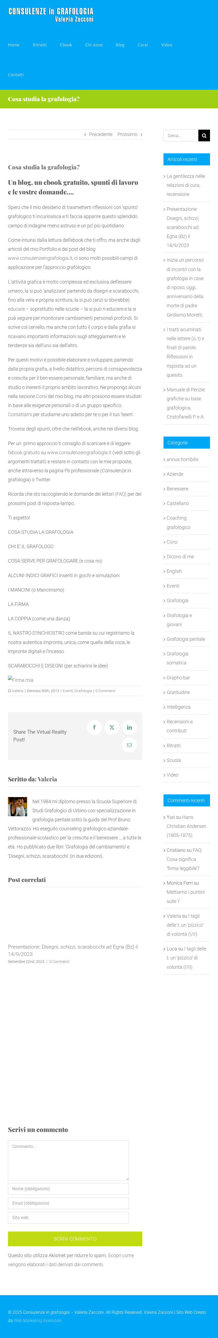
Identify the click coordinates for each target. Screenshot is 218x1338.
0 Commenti (105, 691)
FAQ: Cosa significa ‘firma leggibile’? (184, 859)
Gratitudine (178, 692)
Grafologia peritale (186, 639)
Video (172, 775)
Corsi (41, 396)
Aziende (175, 474)
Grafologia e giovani (179, 620)
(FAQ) (121, 494)
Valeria (17, 691)
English (174, 571)
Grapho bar (178, 677)
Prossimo (127, 134)
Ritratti (174, 745)
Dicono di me (180, 556)
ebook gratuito (25, 452)
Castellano (178, 503)
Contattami (20, 414)
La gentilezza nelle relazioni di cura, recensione (186, 185)
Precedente (100, 134)
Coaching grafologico (178, 522)
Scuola (174, 760)
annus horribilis (183, 459)
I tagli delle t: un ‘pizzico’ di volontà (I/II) (185, 925)
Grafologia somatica (177, 658)
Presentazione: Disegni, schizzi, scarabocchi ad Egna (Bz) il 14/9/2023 (183, 227)
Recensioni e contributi (180, 726)
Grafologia (83, 691)
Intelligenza (179, 707)
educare (16, 309)
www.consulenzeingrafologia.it (40, 258)
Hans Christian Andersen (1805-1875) (186, 826)
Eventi (68, 691)
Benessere (177, 488)
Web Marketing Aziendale (37, 1320)
